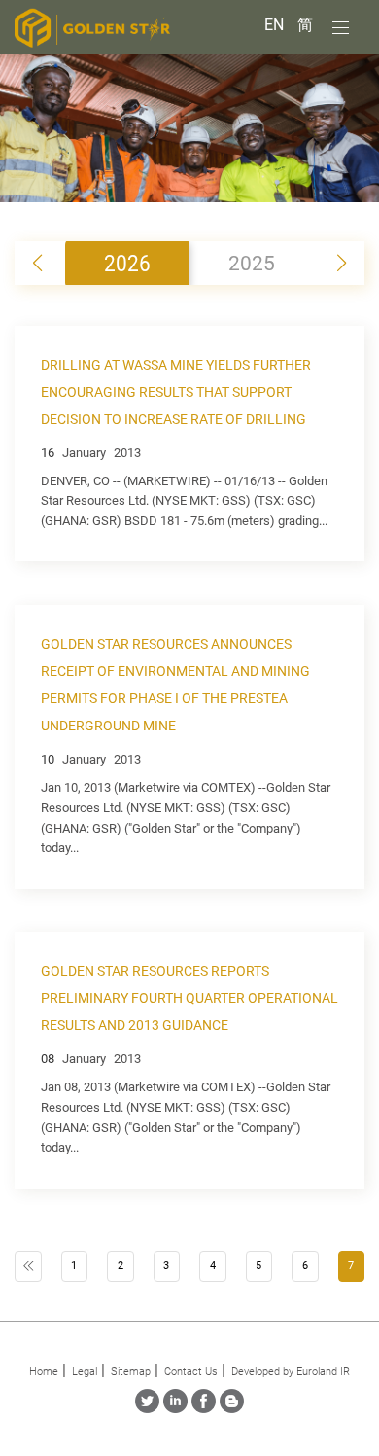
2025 (251, 263)
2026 (127, 262)
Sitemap (131, 1372)
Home (43, 1372)
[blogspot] (232, 1408)
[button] (341, 263)
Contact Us (191, 1372)
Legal (84, 1372)
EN (276, 25)
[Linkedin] (175, 1408)
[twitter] (147, 1408)
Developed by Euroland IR (290, 1372)
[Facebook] (203, 1408)
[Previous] (28, 1266)
